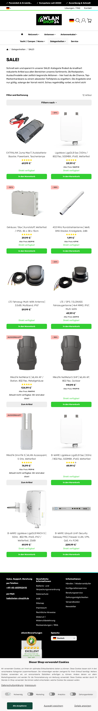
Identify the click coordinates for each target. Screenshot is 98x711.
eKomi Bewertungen (31, 633)
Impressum (30, 685)
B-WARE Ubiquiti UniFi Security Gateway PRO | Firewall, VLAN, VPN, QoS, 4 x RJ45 (71, 537)
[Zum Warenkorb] (89, 20)
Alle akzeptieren (20, 706)
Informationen (73, 579)
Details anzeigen (82, 706)
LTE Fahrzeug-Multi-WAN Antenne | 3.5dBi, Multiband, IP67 (26, 303)
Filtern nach (48, 102)
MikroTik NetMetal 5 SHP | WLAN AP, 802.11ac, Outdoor (71, 379)
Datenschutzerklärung (12, 685)
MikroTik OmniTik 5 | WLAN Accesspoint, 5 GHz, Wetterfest (26, 457)
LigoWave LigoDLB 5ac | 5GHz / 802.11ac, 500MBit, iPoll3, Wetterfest (71, 154)
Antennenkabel (68, 34)
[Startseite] (7, 49)
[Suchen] (78, 20)
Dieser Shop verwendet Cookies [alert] (49, 662)
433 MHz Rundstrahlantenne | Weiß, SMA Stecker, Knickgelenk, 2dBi (71, 229)
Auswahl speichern (53, 706)
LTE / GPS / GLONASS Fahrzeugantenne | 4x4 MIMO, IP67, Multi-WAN (71, 305)
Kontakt (88, 8)
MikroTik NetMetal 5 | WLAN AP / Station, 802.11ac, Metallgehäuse (27, 379)
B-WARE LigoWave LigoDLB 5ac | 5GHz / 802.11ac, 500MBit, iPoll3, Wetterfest (71, 457)
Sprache (55, 633)
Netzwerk (33, 34)
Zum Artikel (26, 404)
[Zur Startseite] (49, 20)
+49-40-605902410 (16, 587)
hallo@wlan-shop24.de (17, 598)
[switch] (8, 694)
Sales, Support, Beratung (19, 579)
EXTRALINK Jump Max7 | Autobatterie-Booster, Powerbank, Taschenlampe (26, 154)
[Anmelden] (83, 20)
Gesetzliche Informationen (43, 580)
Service (74, 41)
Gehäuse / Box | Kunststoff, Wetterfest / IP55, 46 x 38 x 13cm (27, 229)
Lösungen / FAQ (72, 8)
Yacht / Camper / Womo (32, 41)
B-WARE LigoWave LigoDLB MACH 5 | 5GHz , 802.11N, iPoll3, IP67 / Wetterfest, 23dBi (26, 537)
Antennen (49, 34)
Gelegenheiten (57, 41)
